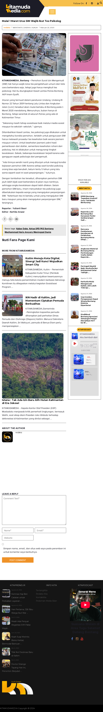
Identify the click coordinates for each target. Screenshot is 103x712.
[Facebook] (72, 639)
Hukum (35, 28)
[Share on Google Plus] (11, 218)
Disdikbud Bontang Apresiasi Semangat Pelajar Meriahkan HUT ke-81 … (89, 318)
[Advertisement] (34, 474)
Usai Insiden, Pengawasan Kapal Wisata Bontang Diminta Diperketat (89, 301)
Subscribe (85, 350)
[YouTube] (82, 639)
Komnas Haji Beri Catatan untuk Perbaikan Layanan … (14, 597)
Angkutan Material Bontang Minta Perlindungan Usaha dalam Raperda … (89, 253)
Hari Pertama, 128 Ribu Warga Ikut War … (22, 611)
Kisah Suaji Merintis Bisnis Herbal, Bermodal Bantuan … (15, 640)
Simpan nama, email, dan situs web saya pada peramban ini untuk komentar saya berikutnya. (34, 550)
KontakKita (41, 597)
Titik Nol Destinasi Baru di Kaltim (22, 654)
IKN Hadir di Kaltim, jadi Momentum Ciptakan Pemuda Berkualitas (44, 300)
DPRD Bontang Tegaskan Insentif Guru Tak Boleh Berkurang (89, 199)
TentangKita (41, 590)
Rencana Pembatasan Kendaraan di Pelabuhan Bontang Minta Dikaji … (87, 234)
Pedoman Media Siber (46, 601)
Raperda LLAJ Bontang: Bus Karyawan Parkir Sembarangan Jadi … (88, 216)
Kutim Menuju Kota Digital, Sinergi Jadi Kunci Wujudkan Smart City (43, 261)
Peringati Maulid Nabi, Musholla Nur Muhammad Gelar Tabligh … (89, 269)
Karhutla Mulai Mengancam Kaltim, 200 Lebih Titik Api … (88, 285)
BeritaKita (18, 28)
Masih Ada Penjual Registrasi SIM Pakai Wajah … (16, 625)
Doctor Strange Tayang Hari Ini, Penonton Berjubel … (14, 667)
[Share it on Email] (16, 218)
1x (86, 346)
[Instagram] (77, 639)
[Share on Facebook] (5, 218)
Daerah (27, 28)
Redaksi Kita (41, 594)
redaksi (6, 28)
